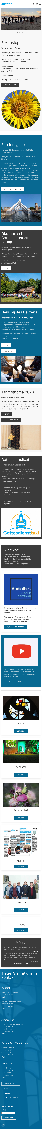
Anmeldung (8, 351)
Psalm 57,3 (35, 951)
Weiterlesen (21, 731)
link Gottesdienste (11, 420)
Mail (10, 504)
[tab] (15, 32)
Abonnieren (8, 1118)
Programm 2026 (10, 85)
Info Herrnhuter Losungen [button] (21, 963)
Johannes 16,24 (33, 961)
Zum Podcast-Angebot (15, 627)
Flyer (6, 268)
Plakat (6, 414)
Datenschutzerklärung (9, 1097)
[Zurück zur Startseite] (7, 4)
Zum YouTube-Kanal (14, 682)
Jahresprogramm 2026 (12, 189)
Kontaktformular (10, 1084)
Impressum (5, 1093)
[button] (37, 4)
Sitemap (4, 1089)
